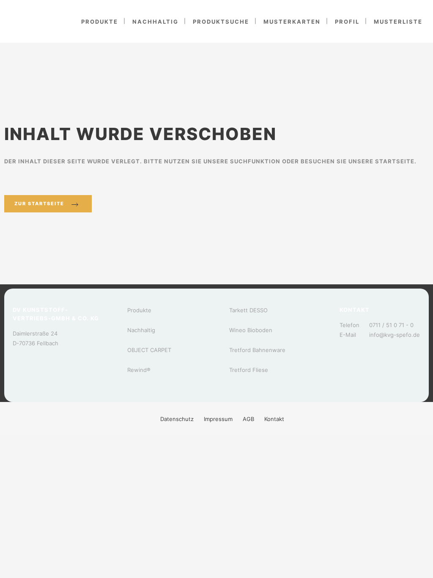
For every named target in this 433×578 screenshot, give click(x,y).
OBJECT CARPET (149, 350)
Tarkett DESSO (248, 310)
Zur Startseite (39, 203)
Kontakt (274, 419)
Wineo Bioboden (250, 330)
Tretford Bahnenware (257, 350)
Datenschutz (177, 419)
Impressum (218, 419)
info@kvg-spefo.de (394, 334)
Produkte (139, 310)
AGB (248, 419)
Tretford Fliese (248, 369)
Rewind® (139, 369)
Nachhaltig (141, 330)
